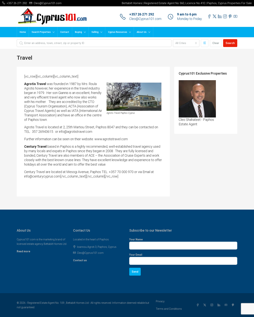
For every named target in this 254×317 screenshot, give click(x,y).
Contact (64, 32)
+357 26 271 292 (141, 14)
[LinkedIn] (220, 305)
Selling (95, 32)
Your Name (136, 239)
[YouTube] (227, 305)
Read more (23, 251)
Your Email (135, 254)
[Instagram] (212, 305)
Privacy (160, 301)
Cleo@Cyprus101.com (145, 19)
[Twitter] (205, 305)
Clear (215, 43)
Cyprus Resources (117, 32)
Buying (78, 32)
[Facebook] (198, 305)
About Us (142, 32)
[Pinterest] (234, 305)
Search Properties (41, 32)
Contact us (80, 260)
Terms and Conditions (169, 308)
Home (23, 32)
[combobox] (186, 43)
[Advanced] (204, 43)
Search (230, 43)
